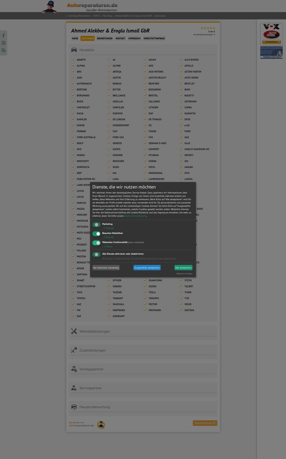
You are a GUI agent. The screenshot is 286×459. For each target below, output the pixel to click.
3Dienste (108, 237)
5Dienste (108, 228)
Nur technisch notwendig (106, 267)
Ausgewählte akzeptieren (147, 267)
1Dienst (107, 246)
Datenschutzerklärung (135, 215)
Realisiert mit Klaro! (184, 273)
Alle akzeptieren (183, 267)
